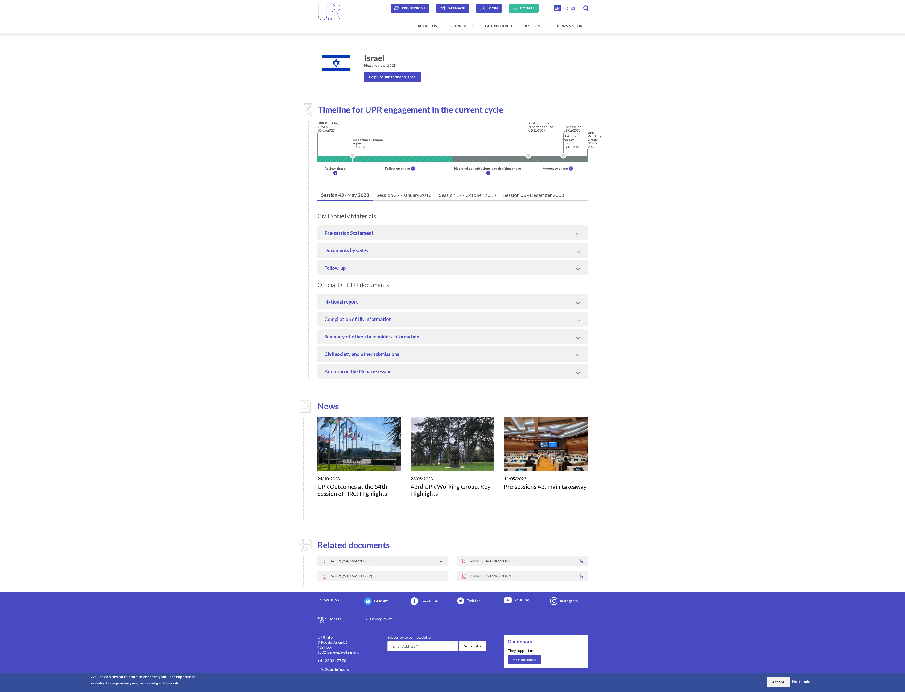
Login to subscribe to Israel (392, 76)
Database (456, 8)
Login (492, 8)
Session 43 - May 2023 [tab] (345, 195)
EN (557, 8)
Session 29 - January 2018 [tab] (404, 195)
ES (573, 8)
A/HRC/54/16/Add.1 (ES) (351, 561)
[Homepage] (329, 11)
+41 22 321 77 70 (331, 660)
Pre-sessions (413, 8)
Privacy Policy (381, 619)
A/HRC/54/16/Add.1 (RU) (491, 561)
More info (171, 682)
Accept (778, 682)
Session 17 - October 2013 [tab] (467, 195)
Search (586, 8)
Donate (527, 8)
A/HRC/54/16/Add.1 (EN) (491, 576)
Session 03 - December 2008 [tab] (533, 195)
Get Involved (498, 26)
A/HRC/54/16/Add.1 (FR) (351, 576)
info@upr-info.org (333, 669)
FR (565, 8)
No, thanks (801, 682)
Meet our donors (524, 660)
